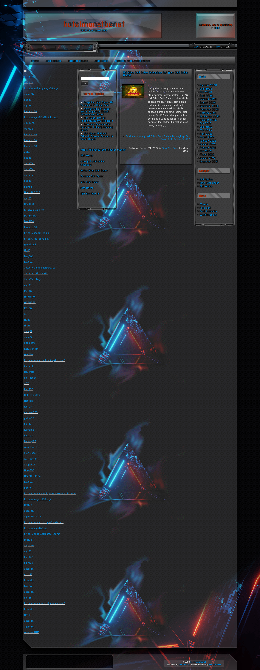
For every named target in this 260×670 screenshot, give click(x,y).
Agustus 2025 (208, 120)
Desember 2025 (209, 106)
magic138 (29, 464)
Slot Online (86, 187)
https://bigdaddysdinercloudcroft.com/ (103, 149)
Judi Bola (101, 61)
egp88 (27, 99)
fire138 (28, 505)
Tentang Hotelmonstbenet (132, 61)
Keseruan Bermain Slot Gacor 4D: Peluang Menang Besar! (96, 127)
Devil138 (29, 204)
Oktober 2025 (208, 113)
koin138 (28, 557)
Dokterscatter (32, 395)
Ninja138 (29, 470)
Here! (217, 27)
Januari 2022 (207, 158)
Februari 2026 (208, 99)
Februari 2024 (208, 147)
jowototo (29, 366)
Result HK (30, 244)
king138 (28, 82)
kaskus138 (30, 111)
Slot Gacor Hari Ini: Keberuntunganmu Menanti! (96, 119)
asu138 (28, 574)
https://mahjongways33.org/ (41, 88)
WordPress (184, 665)
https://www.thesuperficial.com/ (43, 522)
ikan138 (28, 128)
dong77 (28, 331)
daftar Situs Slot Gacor (94, 170)
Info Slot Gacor (89, 182)
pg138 (27, 152)
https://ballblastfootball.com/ (42, 534)
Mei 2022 (206, 151)
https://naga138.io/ (35, 528)
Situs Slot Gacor (170, 148)
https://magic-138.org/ (37, 499)
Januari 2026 (208, 102)
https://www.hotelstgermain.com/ (44, 603)
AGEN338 (30, 296)
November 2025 (209, 109)
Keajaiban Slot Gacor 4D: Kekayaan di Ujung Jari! (96, 104)
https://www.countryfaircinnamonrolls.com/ (50, 493)
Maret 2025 (207, 137)
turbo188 (29, 429)
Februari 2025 (208, 140)
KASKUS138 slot (34, 209)
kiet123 (28, 435)
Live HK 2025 (32, 192)
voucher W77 (31, 632)
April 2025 (206, 133)
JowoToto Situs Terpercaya (39, 267)
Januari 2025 (207, 144)
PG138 (28, 290)
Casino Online (78, 61)
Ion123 (28, 406)
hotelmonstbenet (198, 662)
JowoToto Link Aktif (36, 273)
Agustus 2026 (208, 85)
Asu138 (28, 354)
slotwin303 (31, 412)
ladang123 (30, 441)
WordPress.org (208, 214)
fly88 (27, 250)
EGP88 (28, 186)
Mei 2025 (206, 130)
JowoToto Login (33, 279)
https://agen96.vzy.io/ (37, 233)
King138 (28, 256)
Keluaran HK (31, 348)
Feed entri (205, 207)
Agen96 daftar (33, 476)
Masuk (204, 204)
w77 (26, 314)
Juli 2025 (205, 123)
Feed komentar (208, 211)
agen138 (29, 94)
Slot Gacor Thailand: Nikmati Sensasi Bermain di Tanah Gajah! (96, 136)
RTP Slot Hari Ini (89, 193)
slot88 (28, 597)
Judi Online (53, 61)
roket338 (29, 123)
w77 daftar (30, 458)
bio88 (27, 424)
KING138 (29, 76)
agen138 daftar (33, 516)
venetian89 (30, 447)
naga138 (29, 545)
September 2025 (210, 116)
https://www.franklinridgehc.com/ (44, 360)
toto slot (29, 580)
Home (35, 61)
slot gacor (30, 377)
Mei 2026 (206, 92)
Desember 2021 (209, 161)
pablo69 (29, 418)
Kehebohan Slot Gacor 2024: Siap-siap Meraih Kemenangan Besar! (95, 111)
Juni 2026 (206, 88)
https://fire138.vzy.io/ (37, 238)
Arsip (202, 76)
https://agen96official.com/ (41, 117)
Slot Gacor (86, 155)
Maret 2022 (207, 154)
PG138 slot (30, 215)
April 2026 (206, 95)
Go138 (27, 615)
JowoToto (29, 163)
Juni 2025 (206, 126)
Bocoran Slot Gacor (91, 176)
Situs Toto (30, 342)
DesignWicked (215, 665)
